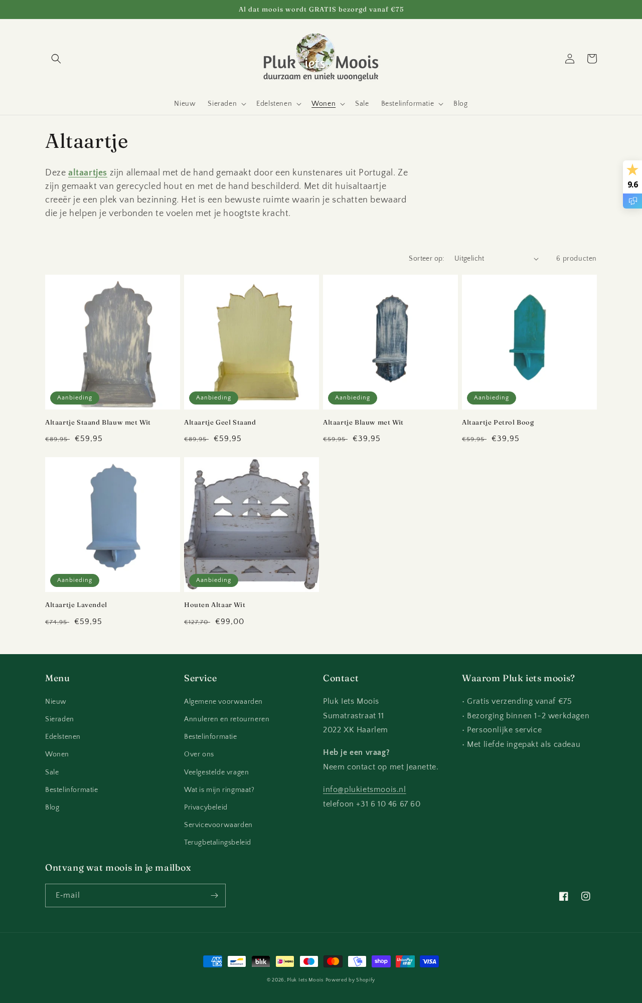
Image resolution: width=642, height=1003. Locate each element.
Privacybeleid (206, 808)
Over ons (199, 754)
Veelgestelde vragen (216, 772)
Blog (52, 808)
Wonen (57, 754)
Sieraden (59, 719)
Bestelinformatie (71, 790)
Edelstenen (63, 737)
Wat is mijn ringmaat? (219, 790)
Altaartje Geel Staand (220, 422)
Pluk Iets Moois (305, 980)
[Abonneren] (214, 895)
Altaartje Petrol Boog (498, 422)
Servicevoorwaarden (218, 825)
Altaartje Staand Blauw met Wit (98, 422)
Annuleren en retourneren (226, 719)
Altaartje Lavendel (76, 604)
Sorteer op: (426, 259)
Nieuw (56, 702)
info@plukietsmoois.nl (364, 789)
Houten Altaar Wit (214, 604)
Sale (52, 772)
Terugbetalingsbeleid (217, 843)
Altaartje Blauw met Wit (363, 422)
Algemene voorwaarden (223, 702)
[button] (56, 59)
